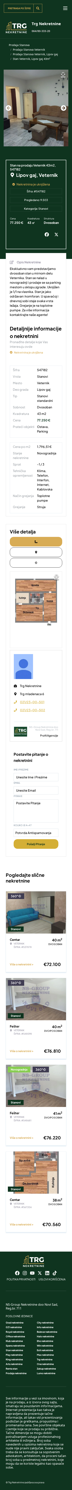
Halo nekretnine (45, 1336)
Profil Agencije (49, 735)
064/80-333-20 (41, 31)
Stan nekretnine (14, 1350)
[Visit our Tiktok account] (54, 1273)
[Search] (37, 8)
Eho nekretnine (45, 1341)
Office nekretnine (15, 1336)
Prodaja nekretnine (16, 1373)
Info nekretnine (45, 1327)
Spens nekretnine (15, 1345)
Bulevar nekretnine (47, 1331)
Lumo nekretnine (46, 1373)
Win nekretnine (45, 1345)
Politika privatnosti (21, 1279)
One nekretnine (45, 1364)
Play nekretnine (14, 1354)
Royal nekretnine (15, 1331)
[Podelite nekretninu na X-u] (57, 234)
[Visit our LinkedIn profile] (47, 1273)
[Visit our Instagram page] (24, 1273)
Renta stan (11, 1368)
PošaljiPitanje (36, 844)
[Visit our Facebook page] (17, 1273)
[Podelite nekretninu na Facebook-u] (47, 234)
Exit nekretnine (45, 1350)
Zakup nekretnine (46, 1368)
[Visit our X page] (39, 1273)
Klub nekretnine (14, 1341)
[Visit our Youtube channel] (32, 1273)
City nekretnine (45, 1322)
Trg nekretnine (44, 1359)
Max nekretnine (45, 1354)
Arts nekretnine (14, 1364)
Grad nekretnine (14, 1322)
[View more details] (36, 541)
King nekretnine (14, 1359)
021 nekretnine (14, 1327)
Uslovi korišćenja (52, 1279)
